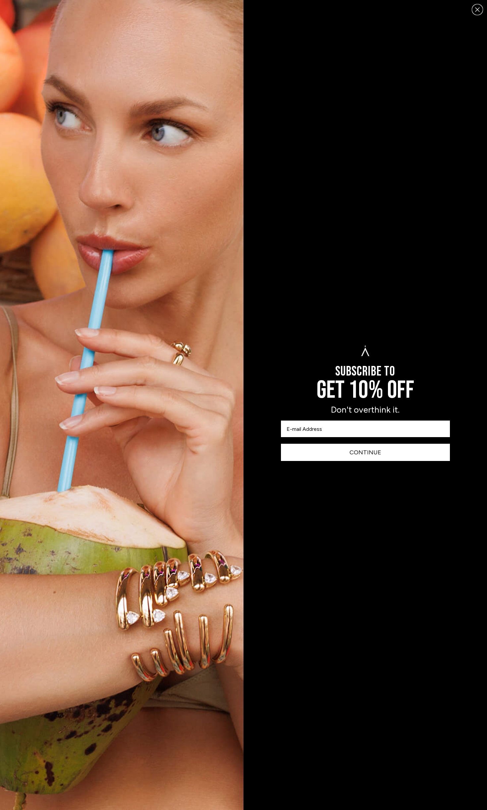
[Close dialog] (477, 10)
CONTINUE (365, 452)
